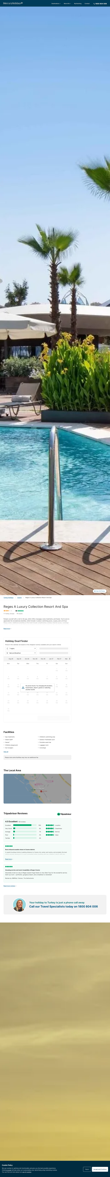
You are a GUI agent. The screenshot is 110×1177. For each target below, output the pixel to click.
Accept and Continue (100, 1169)
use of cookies (26, 1172)
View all (6, 752)
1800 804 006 (88, 906)
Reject (87, 1169)
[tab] (11, 658)
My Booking (77, 3)
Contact (87, 3)
